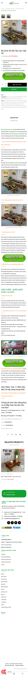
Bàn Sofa (3, 584)
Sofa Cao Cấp (10, 96)
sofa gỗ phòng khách (17, 105)
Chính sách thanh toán (6, 559)
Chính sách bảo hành (5, 562)
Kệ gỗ (2, 604)
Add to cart (18, 84)
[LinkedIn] (16, 434)
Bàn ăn (2, 574)
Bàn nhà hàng (4, 581)
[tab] (14, 118)
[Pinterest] (20, 434)
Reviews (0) (14, 120)
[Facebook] (7, 434)
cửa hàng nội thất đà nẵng (11, 104)
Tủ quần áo (3, 602)
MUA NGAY (14, 89)
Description (14, 118)
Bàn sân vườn (4, 591)
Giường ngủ (3, 599)
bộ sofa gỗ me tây (8, 100)
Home (2, 8)
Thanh (25, 668)
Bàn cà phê (3, 576)
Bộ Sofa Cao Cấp (10, 8)
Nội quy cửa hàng (19, 665)
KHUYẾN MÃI (17, 96)
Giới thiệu (3, 554)
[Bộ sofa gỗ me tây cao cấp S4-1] (3, 16)
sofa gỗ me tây (8, 105)
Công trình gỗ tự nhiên (6, 607)
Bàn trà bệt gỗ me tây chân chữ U (11, 476)
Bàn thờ (3, 594)
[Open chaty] (3, 672)
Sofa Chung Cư (9, 98)
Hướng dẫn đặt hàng (5, 556)
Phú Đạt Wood (8, 422)
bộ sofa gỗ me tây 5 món (20, 100)
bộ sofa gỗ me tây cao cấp (8, 102)
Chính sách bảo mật (9, 665)
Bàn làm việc (4, 579)
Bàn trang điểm (4, 586)
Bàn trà (2, 589)
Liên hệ (2, 564)
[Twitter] (11, 434)
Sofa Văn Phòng (20, 8)
